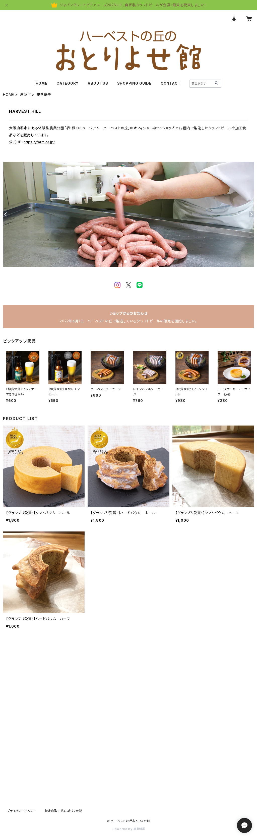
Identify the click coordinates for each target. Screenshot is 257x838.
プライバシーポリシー (22, 811)
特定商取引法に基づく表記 (63, 811)
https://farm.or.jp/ (39, 142)
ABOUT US (98, 83)
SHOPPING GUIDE (134, 83)
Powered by (123, 829)
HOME (41, 83)
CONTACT (170, 83)
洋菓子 (25, 94)
